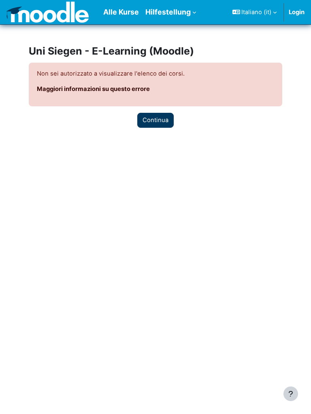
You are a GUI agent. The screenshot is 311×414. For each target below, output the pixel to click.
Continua (155, 120)
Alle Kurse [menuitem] (121, 12)
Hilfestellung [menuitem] (168, 12)
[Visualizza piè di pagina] (290, 394)
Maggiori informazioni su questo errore (93, 89)
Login (297, 12)
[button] (254, 12)
